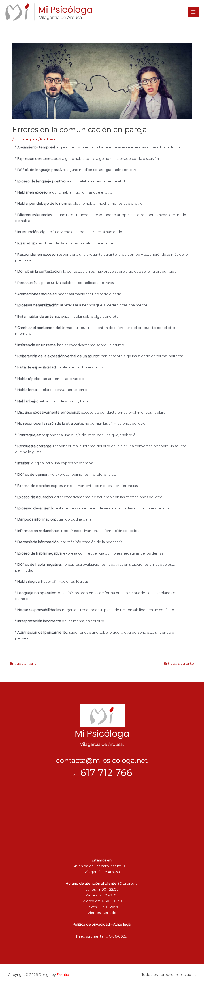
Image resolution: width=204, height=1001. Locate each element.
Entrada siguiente (181, 663)
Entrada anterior (22, 663)
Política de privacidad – (93, 924)
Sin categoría (25, 139)
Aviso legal (122, 924)
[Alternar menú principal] (193, 12)
